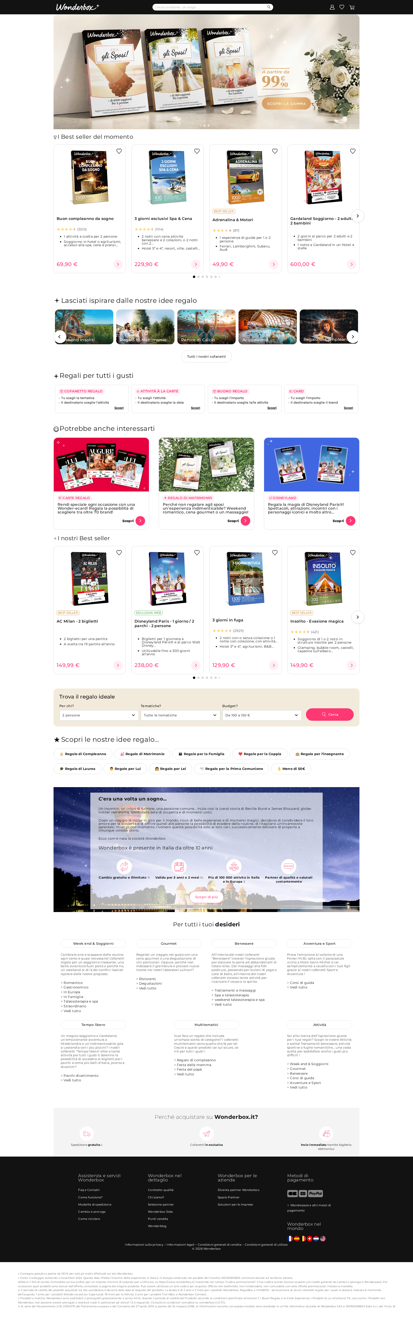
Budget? (230, 706)
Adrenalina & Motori (232, 220)
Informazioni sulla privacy (144, 1244)
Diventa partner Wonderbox (238, 1190)
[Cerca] (269, 7)
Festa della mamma (194, 1065)
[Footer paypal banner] (315, 1196)
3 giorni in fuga (227, 620)
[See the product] (118, 264)
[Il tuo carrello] (352, 7)
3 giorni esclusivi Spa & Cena (163, 218)
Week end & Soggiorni (93, 943)
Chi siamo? (156, 1197)
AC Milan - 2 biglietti (77, 621)
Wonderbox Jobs (160, 1211)
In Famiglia (73, 997)
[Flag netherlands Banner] (316, 1239)
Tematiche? (151, 706)
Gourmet (169, 943)
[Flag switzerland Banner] (309, 1239)
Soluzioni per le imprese (235, 1204)
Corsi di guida (302, 983)
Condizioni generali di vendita (220, 1244)
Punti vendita (158, 1219)
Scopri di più (206, 897)
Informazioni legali (180, 1244)
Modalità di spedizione (94, 1204)
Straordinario (75, 1006)
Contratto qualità (161, 1190)
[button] (205, 125)
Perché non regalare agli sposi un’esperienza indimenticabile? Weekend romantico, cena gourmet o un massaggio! (206, 508)
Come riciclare (89, 1219)
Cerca (333, 714)
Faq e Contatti (89, 1190)
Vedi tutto (72, 1011)
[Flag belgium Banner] (303, 1239)
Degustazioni (150, 983)
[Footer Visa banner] (292, 1196)
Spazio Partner (229, 1197)
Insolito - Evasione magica (317, 621)
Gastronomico (76, 987)
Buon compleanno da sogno (85, 218)
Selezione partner (161, 1204)
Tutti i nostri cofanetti (206, 356)
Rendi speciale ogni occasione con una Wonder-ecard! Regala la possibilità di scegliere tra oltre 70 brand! (96, 508)
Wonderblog (157, 1226)
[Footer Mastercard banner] (303, 1196)
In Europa (72, 992)
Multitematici (206, 1025)
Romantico (73, 983)
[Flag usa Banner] (323, 1239)
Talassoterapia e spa (81, 1001)
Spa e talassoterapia (232, 995)
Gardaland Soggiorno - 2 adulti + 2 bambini (323, 220)
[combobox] (99, 715)
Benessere (244, 943)
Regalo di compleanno (196, 1060)
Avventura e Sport (320, 943)
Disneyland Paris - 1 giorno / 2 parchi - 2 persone (164, 623)
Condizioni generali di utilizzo (266, 1244)
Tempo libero (93, 1025)
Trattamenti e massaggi (235, 990)
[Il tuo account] (332, 7)
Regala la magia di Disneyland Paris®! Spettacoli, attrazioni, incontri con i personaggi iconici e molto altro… (306, 508)
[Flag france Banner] (290, 1239)
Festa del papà (189, 1069)
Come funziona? (90, 1197)
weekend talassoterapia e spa (240, 1000)
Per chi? (66, 706)
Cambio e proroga (91, 1211)
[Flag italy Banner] (296, 1239)
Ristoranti (147, 979)
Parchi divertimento (81, 1075)
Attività (319, 1025)
